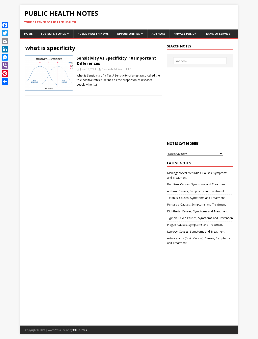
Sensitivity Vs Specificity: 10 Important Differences (116, 60)
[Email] (5, 41)
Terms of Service (217, 34)
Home (28, 34)
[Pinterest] (5, 73)
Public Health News (93, 34)
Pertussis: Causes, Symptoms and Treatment (196, 204)
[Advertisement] (200, 107)
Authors (158, 34)
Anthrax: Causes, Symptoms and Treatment (195, 191)
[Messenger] (5, 57)
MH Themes (80, 330)
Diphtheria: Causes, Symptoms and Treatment (197, 211)
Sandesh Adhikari (113, 69)
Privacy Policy (185, 34)
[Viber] (5, 65)
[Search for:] (200, 60)
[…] (95, 84)
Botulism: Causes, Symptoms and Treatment (196, 184)
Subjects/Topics (53, 34)
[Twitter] (5, 33)
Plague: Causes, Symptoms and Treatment (195, 225)
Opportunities (128, 34)
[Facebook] (5, 25)
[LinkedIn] (5, 49)
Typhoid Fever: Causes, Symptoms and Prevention (200, 218)
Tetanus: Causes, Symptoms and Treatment (196, 198)
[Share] (5, 82)
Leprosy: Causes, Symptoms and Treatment (196, 231)
